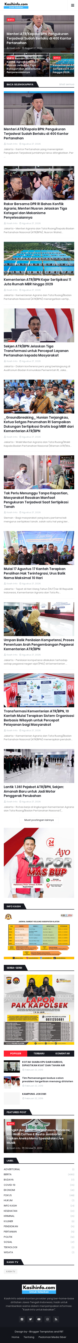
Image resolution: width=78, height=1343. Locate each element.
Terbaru (39, 1053)
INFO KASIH (39, 1205)
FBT (61, 1331)
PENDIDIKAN (39, 1226)
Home (15, 1337)
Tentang (29, 1337)
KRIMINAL (39, 1216)
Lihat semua (66, 84)
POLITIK (39, 1237)
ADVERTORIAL (39, 1169)
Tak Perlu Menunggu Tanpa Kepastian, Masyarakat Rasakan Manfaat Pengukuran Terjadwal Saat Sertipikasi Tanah (36, 500)
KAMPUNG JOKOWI (34, 1094)
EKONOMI (39, 1190)
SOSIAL (39, 1242)
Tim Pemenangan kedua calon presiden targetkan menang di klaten (47, 1079)
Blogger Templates (41, 1331)
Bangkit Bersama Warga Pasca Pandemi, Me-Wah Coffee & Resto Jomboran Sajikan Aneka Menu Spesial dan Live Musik (38, 1136)
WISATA (39, 1252)
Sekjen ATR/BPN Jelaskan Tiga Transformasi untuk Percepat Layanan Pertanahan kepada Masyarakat (36, 351)
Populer (15, 1053)
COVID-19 (39, 1185)
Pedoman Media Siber (52, 1337)
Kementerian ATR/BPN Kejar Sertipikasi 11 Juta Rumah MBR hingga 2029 (37, 282)
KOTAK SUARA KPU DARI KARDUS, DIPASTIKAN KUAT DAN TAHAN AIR (43, 1063)
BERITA (39, 1174)
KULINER (39, 1221)
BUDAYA (39, 1179)
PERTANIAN (39, 1231)
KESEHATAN (39, 1211)
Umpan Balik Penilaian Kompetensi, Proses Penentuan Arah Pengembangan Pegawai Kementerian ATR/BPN (39, 644)
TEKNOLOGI (39, 1247)
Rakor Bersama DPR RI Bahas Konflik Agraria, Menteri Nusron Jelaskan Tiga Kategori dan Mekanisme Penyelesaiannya (26, 65)
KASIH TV (10, 1271)
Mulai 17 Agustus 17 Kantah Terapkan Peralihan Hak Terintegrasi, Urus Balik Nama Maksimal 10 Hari (35, 573)
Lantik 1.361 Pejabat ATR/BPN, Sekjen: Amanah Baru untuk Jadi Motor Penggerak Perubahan (34, 791)
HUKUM (39, 1200)
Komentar (62, 1053)
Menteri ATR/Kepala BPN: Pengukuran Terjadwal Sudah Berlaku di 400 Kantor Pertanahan (39, 38)
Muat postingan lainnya (39, 820)
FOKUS (39, 1195)
